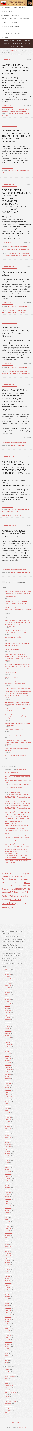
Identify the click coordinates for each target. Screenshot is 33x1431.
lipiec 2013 (7, 1321)
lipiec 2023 (7, 1051)
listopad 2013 (7, 1312)
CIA (25, 876)
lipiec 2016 (7, 1239)
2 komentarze (27, 242)
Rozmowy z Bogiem (9, 780)
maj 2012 (7, 1353)
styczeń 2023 (8, 1062)
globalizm (4, 515)
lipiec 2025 (7, 996)
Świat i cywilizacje (21, 111)
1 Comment (28, 302)
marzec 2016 (7, 1248)
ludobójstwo (24, 175)
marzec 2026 (7, 981)
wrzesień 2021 (8, 1099)
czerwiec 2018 (8, 1187)
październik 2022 (8, 1069)
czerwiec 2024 (8, 1026)
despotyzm (13, 373)
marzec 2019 (7, 1167)
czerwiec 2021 (8, 1105)
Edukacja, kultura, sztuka (22, 109)
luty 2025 (7, 1008)
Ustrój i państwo (8, 1410)
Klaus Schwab (20, 572)
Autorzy (6, 44)
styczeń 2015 (8, 1280)
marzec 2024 (7, 1033)
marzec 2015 (7, 1276)
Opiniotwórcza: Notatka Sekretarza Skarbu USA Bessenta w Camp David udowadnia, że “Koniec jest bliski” (17, 666)
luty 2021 (7, 1114)
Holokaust (9, 883)
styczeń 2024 (8, 1037)
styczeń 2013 (8, 1335)
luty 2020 (7, 1142)
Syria (26, 896)
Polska (4, 896)
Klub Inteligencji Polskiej (9, 59)
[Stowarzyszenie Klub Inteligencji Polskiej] (16, 5)
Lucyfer (13, 255)
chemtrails (21, 113)
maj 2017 (7, 1217)
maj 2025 (7, 1001)
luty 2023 (7, 1060)
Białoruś (9, 876)
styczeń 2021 (8, 1117)
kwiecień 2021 (8, 1110)
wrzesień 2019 (8, 1153)
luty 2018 (7, 1196)
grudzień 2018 (8, 1174)
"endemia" (12, 310)
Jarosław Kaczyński (7, 886)
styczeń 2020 (8, 1144)
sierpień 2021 (8, 1101)
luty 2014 (7, 1305)
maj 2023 (7, 1056)
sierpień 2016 (8, 1237)
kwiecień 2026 (8, 978)
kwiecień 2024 (8, 1031)
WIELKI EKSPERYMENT (12, 650)
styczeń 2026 (8, 983)
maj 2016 (7, 1244)
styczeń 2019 (8, 1171)
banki (21, 873)
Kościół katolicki (6, 889)
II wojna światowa (20, 882)
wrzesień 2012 (8, 1344)
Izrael (27, 882)
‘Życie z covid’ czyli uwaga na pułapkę (15, 273)
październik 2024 (8, 1017)
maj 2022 (7, 1080)
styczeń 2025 (8, 1010)
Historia (16, 247)
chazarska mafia (15, 876)
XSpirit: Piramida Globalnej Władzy (14, 729)
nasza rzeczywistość (21, 255)
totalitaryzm (17, 515)
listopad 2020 (7, 1121)
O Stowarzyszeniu (23, 41)
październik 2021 (8, 1096)
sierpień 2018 (8, 1183)
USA (12, 903)
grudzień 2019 (8, 1146)
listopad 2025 (7, 987)
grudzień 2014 (8, 1283)
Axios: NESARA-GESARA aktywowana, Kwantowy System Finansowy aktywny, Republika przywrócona (18, 742)
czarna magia (20, 253)
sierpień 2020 (8, 1128)
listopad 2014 (7, 1285)
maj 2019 (7, 1162)
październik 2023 (8, 1044)
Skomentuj (28, 105)
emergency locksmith (9, 835)
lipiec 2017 (7, 1212)
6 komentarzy (27, 363)
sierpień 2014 (8, 1292)
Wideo (12, 46)
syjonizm (21, 896)
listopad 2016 (7, 1230)
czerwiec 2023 (8, 1053)
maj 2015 (7, 1271)
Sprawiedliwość (8, 1403)
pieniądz (22, 892)
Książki (27, 44)
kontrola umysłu (16, 886)
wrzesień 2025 (8, 992)
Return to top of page (16, 1422)
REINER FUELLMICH (18, 446)
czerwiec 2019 (8, 1160)
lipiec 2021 (7, 1103)
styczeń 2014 (8, 1308)
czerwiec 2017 (8, 1214)
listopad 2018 (7, 1176)
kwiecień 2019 (8, 1164)
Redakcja (13, 111)
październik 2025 (8, 990)
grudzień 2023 (8, 1040)
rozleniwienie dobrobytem (23, 373)
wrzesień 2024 (8, 1019)
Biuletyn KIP (7, 1371)
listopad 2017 (7, 1203)
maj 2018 (7, 1189)
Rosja (11, 895)
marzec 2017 (7, 1221)
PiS (26, 892)
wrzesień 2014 (8, 1289)
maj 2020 (7, 1135)
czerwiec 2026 (8, 974)
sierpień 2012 (8, 1346)
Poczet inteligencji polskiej (10, 1392)
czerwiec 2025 (8, 999)
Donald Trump (22, 879)
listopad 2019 (7, 1149)
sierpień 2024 (8, 1021)
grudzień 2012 (8, 1337)
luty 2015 (7, 1278)
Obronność (7, 1389)
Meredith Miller (21, 445)
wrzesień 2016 (8, 1235)
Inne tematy (7, 1380)
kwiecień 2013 (8, 1328)
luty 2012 (7, 1360)
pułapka (14, 312)
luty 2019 (7, 1169)
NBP (3, 892)
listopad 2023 (7, 1042)
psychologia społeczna (8, 446)
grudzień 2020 (8, 1119)
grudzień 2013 (8, 1310)
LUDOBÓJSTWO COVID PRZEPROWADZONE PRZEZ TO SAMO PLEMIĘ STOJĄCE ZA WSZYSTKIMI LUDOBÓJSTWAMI (16, 136)
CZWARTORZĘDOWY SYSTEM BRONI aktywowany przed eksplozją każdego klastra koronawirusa (16, 68)
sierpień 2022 (8, 1074)
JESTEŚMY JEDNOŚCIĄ (11, 673)
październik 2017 (8, 1205)
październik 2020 (8, 1124)
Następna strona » (21, 582)
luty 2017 (7, 1223)
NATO (28, 889)
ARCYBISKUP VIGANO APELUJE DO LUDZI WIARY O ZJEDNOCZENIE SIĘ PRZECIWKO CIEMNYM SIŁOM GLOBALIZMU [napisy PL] (16, 468)
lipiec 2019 (7, 1158)
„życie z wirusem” (20, 312)
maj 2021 (7, 1108)
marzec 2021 (7, 1112)
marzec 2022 (7, 1085)
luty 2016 (7, 1251)
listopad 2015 (7, 1258)
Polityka (17, 170)
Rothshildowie (8, 573)
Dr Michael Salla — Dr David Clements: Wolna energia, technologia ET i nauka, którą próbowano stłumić (18, 609)
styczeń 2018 (8, 1199)
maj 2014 (7, 1298)
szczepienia (6, 900)
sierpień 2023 (8, 1049)
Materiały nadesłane (9, 1385)
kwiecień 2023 (8, 1058)
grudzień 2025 (8, 985)
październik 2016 (8, 1233)
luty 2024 (7, 1035)
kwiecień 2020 (8, 1137)
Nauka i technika (6, 111)
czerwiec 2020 (8, 1133)
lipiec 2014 (7, 1294)
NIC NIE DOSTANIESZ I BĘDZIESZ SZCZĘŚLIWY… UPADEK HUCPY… (15, 533)
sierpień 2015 (8, 1264)
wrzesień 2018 (8, 1180)
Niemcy (7, 892)
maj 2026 (7, 976)
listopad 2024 (7, 1015)
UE (23, 900)
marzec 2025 (7, 1006)
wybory (22, 904)
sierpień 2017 (8, 1210)
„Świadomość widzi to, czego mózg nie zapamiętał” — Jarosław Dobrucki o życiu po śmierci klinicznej (16, 717)
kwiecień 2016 (8, 1246)
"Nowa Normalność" (21, 310)
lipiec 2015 (7, 1267)
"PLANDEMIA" (13, 113)
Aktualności (11, 109)
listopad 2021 (7, 1094)
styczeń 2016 (8, 1253)
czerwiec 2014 (8, 1296)
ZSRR (6, 907)
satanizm (16, 896)
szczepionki (5, 115)
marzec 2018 (7, 1194)
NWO (12, 892)
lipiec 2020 (7, 1130)
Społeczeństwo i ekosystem (19, 249)
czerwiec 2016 (8, 1242)
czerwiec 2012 (8, 1351)
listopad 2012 (7, 1339)
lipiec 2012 (7, 1348)
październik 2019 (8, 1151)
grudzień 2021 (8, 1092)
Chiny (22, 876)
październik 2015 (8, 1260)
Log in (24, 1427)
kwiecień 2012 (8, 1355)
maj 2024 (7, 1028)
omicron (27, 572)
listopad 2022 (7, 1067)
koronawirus (25, 886)
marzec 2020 (7, 1139)
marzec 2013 (7, 1330)
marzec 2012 (7, 1357)
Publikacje (7, 1396)
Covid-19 (27, 113)
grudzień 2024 (8, 1012)
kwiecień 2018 (8, 1192)
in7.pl (20, 1427)
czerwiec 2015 (8, 1269)
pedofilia (17, 892)
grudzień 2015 (8, 1255)
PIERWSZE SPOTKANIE (11, 677)
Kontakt (20, 46)
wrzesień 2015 (8, 1262)
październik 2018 (8, 1178)
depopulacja (13, 879)
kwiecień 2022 (8, 1083)
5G (17, 113)
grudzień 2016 (8, 1228)
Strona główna (8, 41)
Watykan (17, 904)
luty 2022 (7, 1087)
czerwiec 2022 (8, 1078)
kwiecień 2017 (8, 1219)
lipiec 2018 (7, 1185)
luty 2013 (7, 1332)
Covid (9, 312)
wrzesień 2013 (8, 1317)
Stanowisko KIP (17, 44)
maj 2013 (7, 1326)
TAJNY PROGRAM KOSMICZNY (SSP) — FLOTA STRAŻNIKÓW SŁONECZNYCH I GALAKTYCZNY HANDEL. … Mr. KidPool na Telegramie (18, 786)
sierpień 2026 (8, 969)
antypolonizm (16, 873)
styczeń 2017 (8, 1226)
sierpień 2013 (8, 1319)
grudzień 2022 (8, 1065)
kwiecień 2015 (8, 1273)
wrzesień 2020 (8, 1126)
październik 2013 (8, 1314)
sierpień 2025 (8, 994)
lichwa (13, 889)
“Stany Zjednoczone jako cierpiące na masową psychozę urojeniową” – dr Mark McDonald (15, 331)
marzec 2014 (7, 1303)
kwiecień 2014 (8, 1301)
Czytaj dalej (7, 105)
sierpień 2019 (8, 1155)
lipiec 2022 (7, 1076)
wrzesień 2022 (8, 1071)
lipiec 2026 (7, 971)
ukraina (5, 903)
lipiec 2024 (7, 1024)
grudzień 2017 (8, 1201)
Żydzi (30, 175)
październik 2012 (8, 1342)
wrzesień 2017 (8, 1208)
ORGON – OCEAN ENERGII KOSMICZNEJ (17, 616)
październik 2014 (8, 1287)
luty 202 (6, 1362)
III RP (14, 883)
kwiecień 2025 (8, 1003)
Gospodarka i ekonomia (8, 247)
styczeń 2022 (8, 1090)
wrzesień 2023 (8, 1046)
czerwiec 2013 (8, 1323)
